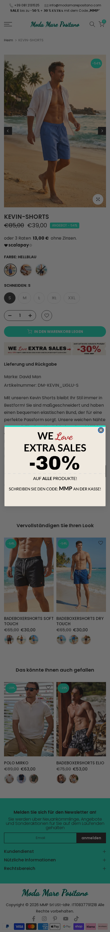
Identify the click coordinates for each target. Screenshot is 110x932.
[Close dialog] (101, 430)
